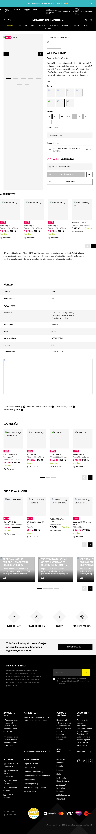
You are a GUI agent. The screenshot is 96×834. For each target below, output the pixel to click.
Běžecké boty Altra (12, 410)
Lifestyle (65, 26)
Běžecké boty (54, 37)
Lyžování (42, 26)
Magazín (59, 770)
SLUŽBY (48, 28)
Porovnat (7, 238)
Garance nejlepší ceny (61, 166)
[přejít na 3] (23, 78)
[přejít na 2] (15, 78)
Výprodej (10, 26)
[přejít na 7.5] (56, 588)
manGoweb (87, 825)
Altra (53, 291)
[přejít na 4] (30, 78)
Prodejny (17, 9)
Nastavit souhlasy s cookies (35, 787)
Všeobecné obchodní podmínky (37, 776)
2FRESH (62, 825)
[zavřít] (91, 3)
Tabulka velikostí (52, 127)
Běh (32, 26)
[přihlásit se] (86, 20)
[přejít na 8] (53, 477)
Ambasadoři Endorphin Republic (61, 788)
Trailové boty (65, 37)
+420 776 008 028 (64, 11)
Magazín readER (27, 10)
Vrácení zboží (29, 768)
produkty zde (60, 3)
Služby (59, 774)
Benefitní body (30, 791)
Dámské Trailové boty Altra (39, 407)
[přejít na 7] (27, 84)
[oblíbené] (10, 20)
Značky (86, 26)
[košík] (91, 20)
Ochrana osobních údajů (34, 772)
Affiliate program (63, 795)
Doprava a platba (31, 764)
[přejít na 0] (42, 477)
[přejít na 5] (38, 78)
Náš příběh (7, 10)
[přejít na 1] (8, 78)
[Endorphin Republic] (48, 20)
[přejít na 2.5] (45, 588)
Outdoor (54, 26)
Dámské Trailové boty (13, 407)
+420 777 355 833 (86, 11)
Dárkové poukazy (31, 784)
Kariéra (36, 9)
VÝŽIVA (76, 26)
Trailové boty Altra (64, 407)
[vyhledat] (5, 20)
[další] (93, 246)
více (48, 81)
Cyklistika (23, 26)
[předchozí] (87, 246)
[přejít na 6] (19, 84)
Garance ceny (29, 780)
